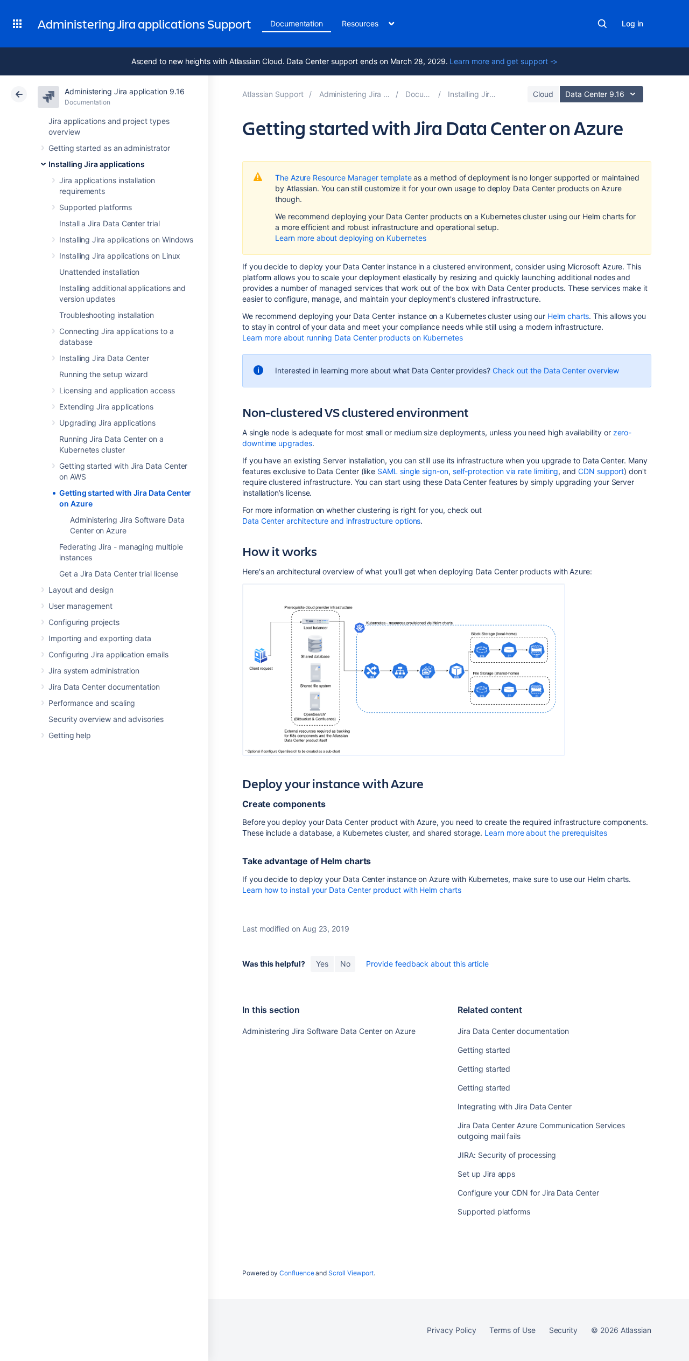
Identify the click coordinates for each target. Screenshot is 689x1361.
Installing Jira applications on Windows (126, 239)
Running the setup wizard (103, 374)
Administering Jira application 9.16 (125, 91)
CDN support (601, 471)
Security (563, 1330)
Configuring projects (83, 622)
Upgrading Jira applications (107, 422)
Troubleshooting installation (106, 315)
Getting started (484, 1049)
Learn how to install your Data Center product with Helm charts (351, 889)
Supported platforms (95, 207)
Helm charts (568, 316)
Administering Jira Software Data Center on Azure (329, 1031)
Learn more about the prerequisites (545, 832)
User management (80, 605)
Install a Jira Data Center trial (109, 223)
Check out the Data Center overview (556, 370)
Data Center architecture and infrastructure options (331, 520)
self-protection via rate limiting (506, 471)
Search (602, 23)
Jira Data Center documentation (104, 686)
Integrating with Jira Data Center (515, 1106)
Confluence (296, 1273)
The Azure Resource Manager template (343, 177)
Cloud (543, 94)
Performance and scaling (91, 702)
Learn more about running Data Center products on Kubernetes (352, 337)
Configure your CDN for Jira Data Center (528, 1192)
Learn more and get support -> (503, 61)
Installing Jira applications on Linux (119, 255)
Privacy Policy (451, 1330)
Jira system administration (93, 670)
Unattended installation (99, 271)
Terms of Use (512, 1330)
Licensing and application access (117, 390)
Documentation (296, 23)
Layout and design (81, 589)
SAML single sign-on (412, 471)
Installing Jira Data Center (104, 358)
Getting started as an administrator (109, 147)
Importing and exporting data (99, 638)
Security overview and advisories (106, 719)
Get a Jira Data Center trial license (118, 573)
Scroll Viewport (351, 1273)
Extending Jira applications (106, 406)
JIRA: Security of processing (507, 1154)
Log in (632, 23)
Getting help (69, 735)
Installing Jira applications (96, 164)
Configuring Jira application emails (108, 654)
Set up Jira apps (486, 1173)
